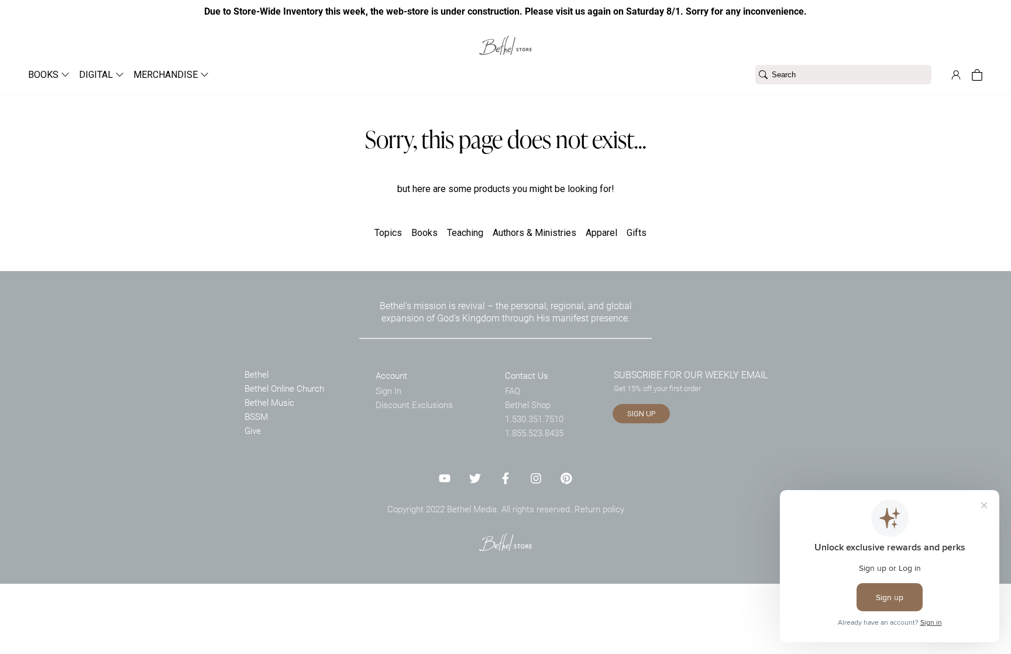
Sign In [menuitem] (388, 390)
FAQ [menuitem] (512, 390)
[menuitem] (44, 74)
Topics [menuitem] (388, 232)
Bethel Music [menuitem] (269, 402)
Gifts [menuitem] (637, 232)
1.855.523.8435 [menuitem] (534, 433)
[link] (505, 38)
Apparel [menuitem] (601, 232)
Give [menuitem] (253, 430)
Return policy (599, 509)
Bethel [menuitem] (257, 374)
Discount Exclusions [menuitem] (414, 404)
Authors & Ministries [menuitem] (534, 232)
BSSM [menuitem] (256, 416)
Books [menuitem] (424, 232)
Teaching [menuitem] (465, 232)
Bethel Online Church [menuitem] (284, 388)
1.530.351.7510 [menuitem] (534, 418)
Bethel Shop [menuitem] (528, 404)
